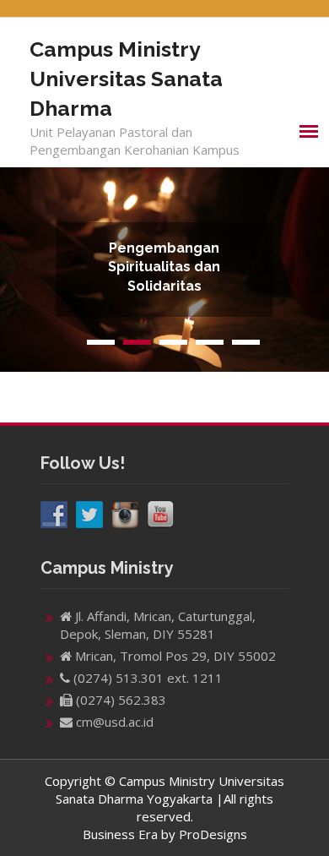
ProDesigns (213, 834)
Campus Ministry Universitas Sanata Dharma (126, 78)
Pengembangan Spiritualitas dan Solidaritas (164, 267)
